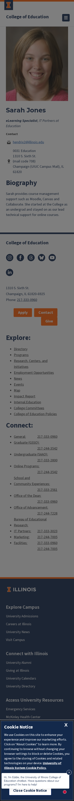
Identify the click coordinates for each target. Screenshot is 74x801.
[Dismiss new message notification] (69, 772)
